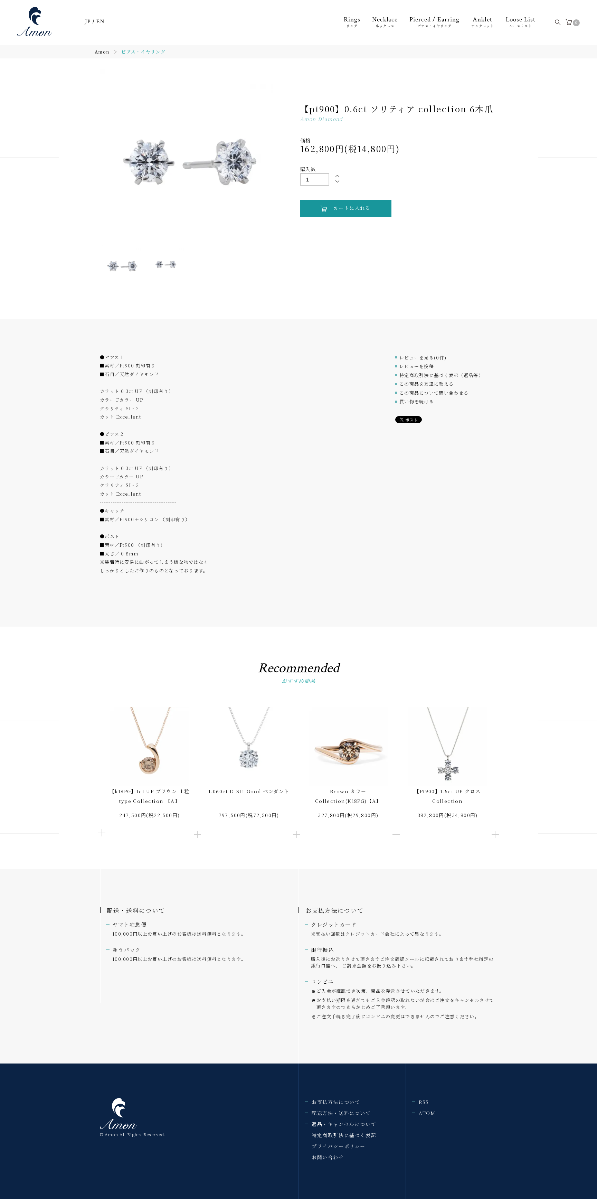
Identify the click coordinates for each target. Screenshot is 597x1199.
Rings (352, 21)
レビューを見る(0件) (422, 357)
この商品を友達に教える (426, 384)
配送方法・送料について (341, 1112)
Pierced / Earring (434, 21)
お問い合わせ (328, 1157)
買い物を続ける (416, 401)
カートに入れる (352, 207)
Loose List (521, 21)
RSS (424, 1101)
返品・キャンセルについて (344, 1124)
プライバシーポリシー (339, 1146)
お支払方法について (336, 1101)
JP (88, 21)
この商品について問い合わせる (433, 393)
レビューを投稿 (416, 366)
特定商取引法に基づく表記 (344, 1135)
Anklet (482, 21)
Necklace (385, 21)
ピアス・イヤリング (143, 51)
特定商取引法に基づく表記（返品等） (441, 375)
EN (100, 21)
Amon (102, 51)
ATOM (427, 1112)
